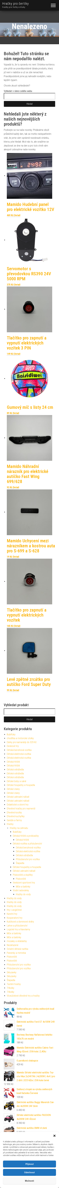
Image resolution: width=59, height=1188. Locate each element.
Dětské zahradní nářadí (18, 796)
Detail (17, 215)
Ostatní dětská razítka (17, 948)
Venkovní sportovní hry (24, 882)
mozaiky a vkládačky (17, 941)
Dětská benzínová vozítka (19, 750)
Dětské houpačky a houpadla (21, 785)
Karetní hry (12, 913)
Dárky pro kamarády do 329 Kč (22, 742)
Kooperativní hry (14, 917)
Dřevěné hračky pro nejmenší (21, 808)
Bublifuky (11, 734)
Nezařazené (12, 945)
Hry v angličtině (14, 909)
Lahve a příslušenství (17, 925)
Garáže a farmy (14, 820)
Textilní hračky (14, 984)
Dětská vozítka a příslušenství (27, 843)
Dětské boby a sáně (16, 781)
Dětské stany (13, 789)
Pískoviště (21, 878)
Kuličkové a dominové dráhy (20, 921)
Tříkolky (10, 987)
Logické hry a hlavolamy (18, 929)
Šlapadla (20, 863)
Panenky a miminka (16, 952)
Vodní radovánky (21, 890)
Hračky (10, 824)
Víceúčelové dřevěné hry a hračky (23, 995)
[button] (54, 1135)
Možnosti (29, 1180)
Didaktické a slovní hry (17, 804)
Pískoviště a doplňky (23, 874)
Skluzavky (11, 972)
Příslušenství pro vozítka (28, 859)
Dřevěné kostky (14, 812)
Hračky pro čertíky (15, 3)
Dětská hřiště (13, 761)
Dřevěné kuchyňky (16, 816)
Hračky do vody (23, 894)
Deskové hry (13, 746)
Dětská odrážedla (15, 769)
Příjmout (29, 1164)
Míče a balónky (23, 886)
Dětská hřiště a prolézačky (26, 835)
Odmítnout (29, 1172)
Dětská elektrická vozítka (19, 754)
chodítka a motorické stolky (20, 738)
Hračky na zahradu (19, 828)
